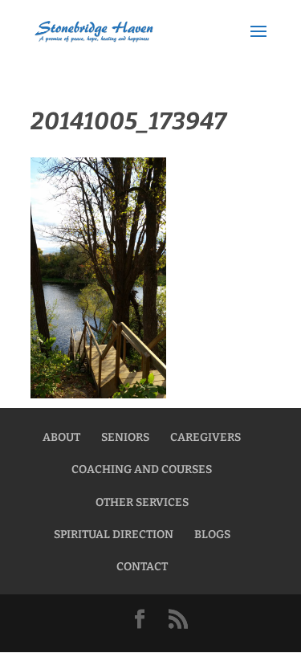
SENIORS (125, 437)
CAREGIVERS (205, 437)
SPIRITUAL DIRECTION (113, 534)
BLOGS (212, 534)
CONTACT (142, 566)
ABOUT (61, 437)
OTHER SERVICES (142, 502)
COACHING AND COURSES (141, 469)
